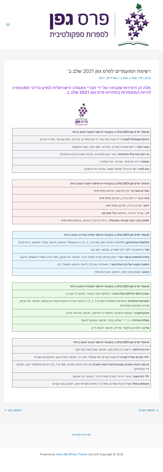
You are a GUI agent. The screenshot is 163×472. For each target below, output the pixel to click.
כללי (140, 78)
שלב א (133, 78)
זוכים (148, 78)
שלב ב (124, 78)
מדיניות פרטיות (81, 434)
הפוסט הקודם (149, 410)
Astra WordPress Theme (71, 454)
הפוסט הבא (13, 410)
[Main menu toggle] (8, 25)
